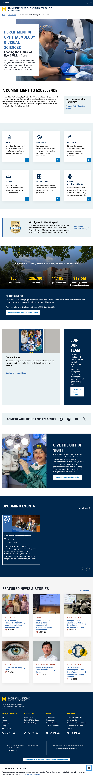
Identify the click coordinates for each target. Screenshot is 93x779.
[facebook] (61, 419)
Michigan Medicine (9, 713)
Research (49, 713)
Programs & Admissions (74, 717)
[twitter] (10, 733)
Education (71, 713)
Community (5, 723)
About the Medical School (75, 726)
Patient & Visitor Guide (31, 720)
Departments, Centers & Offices (77, 723)
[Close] (89, 768)
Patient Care (29, 713)
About (3, 717)
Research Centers (51, 723)
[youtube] (76, 419)
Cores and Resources (52, 726)
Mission (4, 720)
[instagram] (69, 419)
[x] (84, 419)
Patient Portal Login (30, 723)
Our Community (72, 720)
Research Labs (50, 720)
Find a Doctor (28, 717)
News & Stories (6, 728)
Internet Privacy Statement (30, 774)
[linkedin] (54, 733)
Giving (4, 726)
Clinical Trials (50, 717)
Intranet (69, 728)
